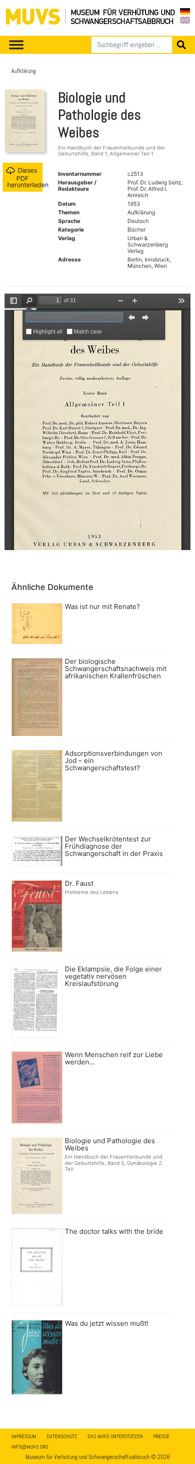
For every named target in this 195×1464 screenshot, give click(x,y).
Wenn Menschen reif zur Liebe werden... (114, 1058)
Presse (161, 1436)
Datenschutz (62, 1436)
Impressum (23, 1436)
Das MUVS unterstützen (115, 1436)
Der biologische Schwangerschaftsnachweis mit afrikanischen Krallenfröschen (115, 669)
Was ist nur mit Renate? (102, 606)
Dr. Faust (79, 883)
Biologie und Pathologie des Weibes (110, 1144)
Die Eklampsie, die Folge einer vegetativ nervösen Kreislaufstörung (113, 976)
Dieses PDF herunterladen (25, 177)
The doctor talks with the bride (114, 1231)
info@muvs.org (29, 1446)
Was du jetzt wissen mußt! (106, 1323)
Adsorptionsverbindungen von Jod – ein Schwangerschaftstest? (113, 761)
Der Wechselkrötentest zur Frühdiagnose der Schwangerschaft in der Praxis (114, 846)
